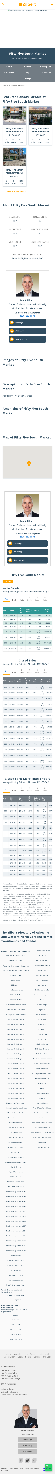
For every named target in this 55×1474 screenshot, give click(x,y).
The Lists (47, 1357)
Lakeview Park (42, 1034)
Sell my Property (30, 1354)
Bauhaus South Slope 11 (15, 1029)
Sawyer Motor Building (16, 1157)
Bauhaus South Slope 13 (15, 1039)
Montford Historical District (42, 1059)
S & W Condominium (16, 1177)
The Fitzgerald (16, 1300)
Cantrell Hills (42, 955)
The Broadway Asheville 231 (16, 1236)
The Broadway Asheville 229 (16, 1231)
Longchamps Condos (16, 1137)
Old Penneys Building (15, 1147)
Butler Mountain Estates (42, 951)
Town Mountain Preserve (42, 1137)
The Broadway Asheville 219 (16, 1206)
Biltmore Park (16, 1334)
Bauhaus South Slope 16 (15, 1054)
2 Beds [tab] (21, 599)
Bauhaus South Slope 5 (16, 1078)
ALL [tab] (6, 599)
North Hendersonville (42, 1064)
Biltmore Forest (15, 1329)
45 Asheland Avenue (16, 990)
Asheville (17, 1354)
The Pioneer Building (15, 1275)
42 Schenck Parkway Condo (15, 955)
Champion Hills (42, 970)
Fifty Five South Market (19, 85)
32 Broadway (15, 985)
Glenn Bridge (42, 1005)
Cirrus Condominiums (16, 1118)
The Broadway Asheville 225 (16, 1221)
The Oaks (42, 1118)
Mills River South (42, 1054)
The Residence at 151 (15, 1280)
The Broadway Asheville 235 (16, 1246)
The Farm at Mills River (42, 1113)
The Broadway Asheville (15, 1187)
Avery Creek (16, 1324)
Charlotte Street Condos (15, 1113)
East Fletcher (42, 985)
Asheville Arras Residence (16, 1010)
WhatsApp (19, 331)
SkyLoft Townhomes (16, 1172)
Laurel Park (42, 1039)
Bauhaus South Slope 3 (16, 1069)
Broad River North (15, 1339)
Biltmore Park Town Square (16, 1103)
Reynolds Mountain (42, 1078)
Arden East (16, 1319)
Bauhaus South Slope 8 (16, 1093)
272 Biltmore (15, 980)
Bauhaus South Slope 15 (15, 1049)
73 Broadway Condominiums (16, 1005)
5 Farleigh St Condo (16, 960)
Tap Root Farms (42, 1103)
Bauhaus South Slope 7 (16, 1088)
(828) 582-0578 (27, 1434)
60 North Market (15, 1000)
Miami (8, 1354)
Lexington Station (16, 1132)
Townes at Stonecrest (42, 1128)
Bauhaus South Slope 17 (15, 1059)
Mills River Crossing (42, 1049)
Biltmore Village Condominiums (16, 1108)
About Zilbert (9, 1357)
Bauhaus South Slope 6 (16, 1083)
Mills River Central (42, 1044)
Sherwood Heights (42, 1093)
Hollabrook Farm (42, 1014)
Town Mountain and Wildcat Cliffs (42, 1132)
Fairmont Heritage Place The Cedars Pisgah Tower (14, 1311)
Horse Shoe (42, 1019)
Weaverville (42, 1142)
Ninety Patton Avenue (16, 1142)
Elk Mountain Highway (42, 995)
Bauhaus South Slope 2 (16, 1064)
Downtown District (15, 1123)
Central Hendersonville (42, 965)
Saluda (42, 1088)
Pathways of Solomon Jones (42, 1073)
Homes (28, 1357)
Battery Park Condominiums (16, 1014)
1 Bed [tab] (14, 599)
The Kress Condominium (16, 1260)
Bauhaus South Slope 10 (15, 1024)
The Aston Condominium (16, 1182)
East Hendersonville (42, 990)
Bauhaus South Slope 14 (15, 1044)
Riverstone (42, 1083)
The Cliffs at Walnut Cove (42, 1108)
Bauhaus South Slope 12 (15, 1034)
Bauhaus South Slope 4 (16, 1073)
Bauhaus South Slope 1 (16, 1019)
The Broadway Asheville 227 (16, 1226)
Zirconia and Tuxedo (42, 1147)
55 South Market (15, 995)
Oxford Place (15, 1152)
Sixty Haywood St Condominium (16, 1162)
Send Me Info (21, 339)
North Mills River (42, 1069)
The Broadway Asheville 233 (16, 1241)
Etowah (42, 1000)
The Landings (15, 1270)
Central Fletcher (42, 960)
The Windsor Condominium (15, 1285)
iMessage (19, 322)
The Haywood (16, 1255)
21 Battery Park (15, 975)
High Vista (42, 1010)
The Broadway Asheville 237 (16, 1251)
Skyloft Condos (16, 1167)
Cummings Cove (42, 980)
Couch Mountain (42, 975)
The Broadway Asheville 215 (16, 1196)
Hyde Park (42, 1024)
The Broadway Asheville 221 (16, 1211)
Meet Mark (44, 1354)
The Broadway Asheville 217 (16, 1201)
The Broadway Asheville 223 (16, 1216)
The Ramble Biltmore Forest (42, 1123)
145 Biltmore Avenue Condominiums (16, 970)
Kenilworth (42, 1029)
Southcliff (42, 1098)
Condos (37, 1357)
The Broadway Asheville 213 (16, 1192)
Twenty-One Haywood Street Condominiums (11, 1291)
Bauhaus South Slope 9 (16, 1098)
